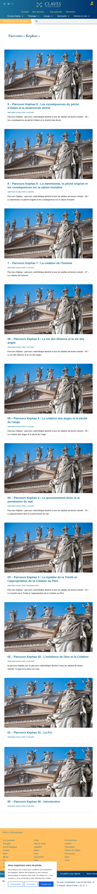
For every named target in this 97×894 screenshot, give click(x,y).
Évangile (7, 844)
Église (36, 850)
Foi (4, 860)
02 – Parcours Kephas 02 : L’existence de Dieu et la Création (48, 656)
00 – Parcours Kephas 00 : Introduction (33, 801)
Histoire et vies (80, 16)
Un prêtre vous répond (70, 874)
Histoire (6, 850)
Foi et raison (70, 854)
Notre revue (91, 874)
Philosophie (70, 847)
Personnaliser (15, 884)
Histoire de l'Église (72, 850)
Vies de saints (40, 844)
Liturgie (47, 16)
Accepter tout (46, 884)
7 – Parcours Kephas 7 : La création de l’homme (39, 263)
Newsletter (70, 12)
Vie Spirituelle (9, 840)
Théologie (32, 16)
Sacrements (39, 857)
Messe (6, 857)
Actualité (25, 12)
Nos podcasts (56, 12)
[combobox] (67, 21)
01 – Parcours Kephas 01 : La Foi (29, 732)
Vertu (36, 860)
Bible (5, 854)
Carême (68, 844)
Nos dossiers (38, 12)
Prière (36, 840)
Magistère (38, 847)
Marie (67, 857)
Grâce (67, 860)
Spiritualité (62, 16)
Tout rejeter (31, 884)
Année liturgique (10, 847)
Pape (36, 854)
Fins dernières (71, 840)
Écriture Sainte (14, 16)
